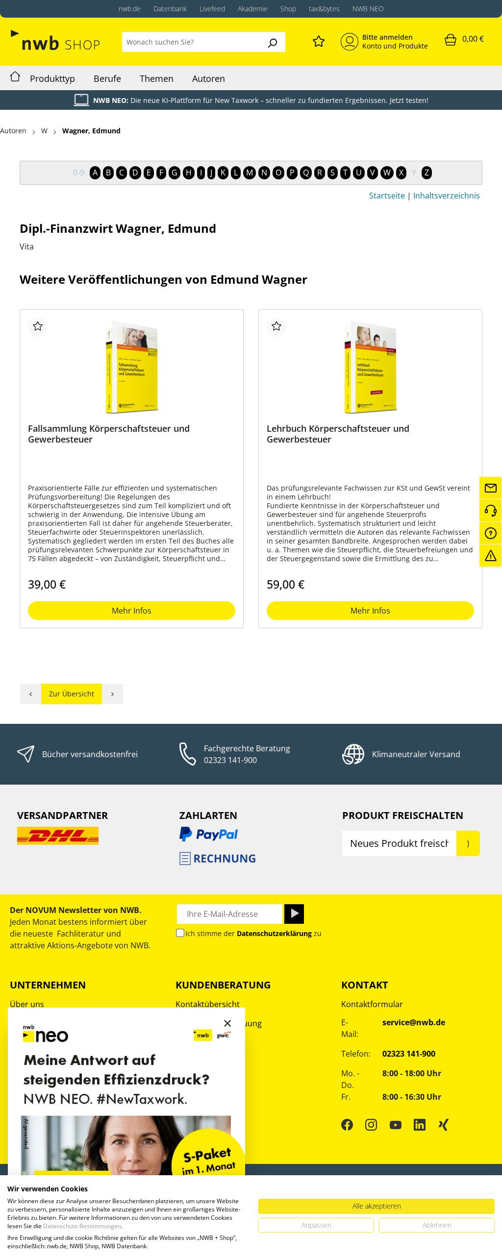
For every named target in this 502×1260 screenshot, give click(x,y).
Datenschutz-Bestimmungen (82, 1226)
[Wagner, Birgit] (31, 694)
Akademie (253, 8)
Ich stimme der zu (253, 933)
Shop (288, 8)
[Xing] (443, 1124)
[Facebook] (347, 1124)
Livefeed (212, 8)
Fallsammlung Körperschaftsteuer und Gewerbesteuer (109, 434)
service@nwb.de (413, 1022)
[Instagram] (371, 1124)
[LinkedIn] (420, 1124)
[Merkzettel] (318, 39)
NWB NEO (368, 8)
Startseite (387, 195)
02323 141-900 (230, 760)
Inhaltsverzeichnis (446, 195)
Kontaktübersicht (208, 1004)
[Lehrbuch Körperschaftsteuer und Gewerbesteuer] (370, 367)
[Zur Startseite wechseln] (56, 40)
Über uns (27, 1004)
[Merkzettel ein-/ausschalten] (38, 327)
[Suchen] (272, 42)
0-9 (78, 172)
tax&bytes (324, 8)
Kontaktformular (372, 1004)
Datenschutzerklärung (274, 933)
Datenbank (170, 8)
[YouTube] (396, 1124)
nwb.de (130, 8)
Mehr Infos (131, 610)
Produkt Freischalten (402, 815)
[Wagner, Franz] (113, 694)
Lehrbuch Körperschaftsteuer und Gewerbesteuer (338, 434)
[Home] (15, 78)
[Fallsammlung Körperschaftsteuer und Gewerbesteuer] (131, 367)
